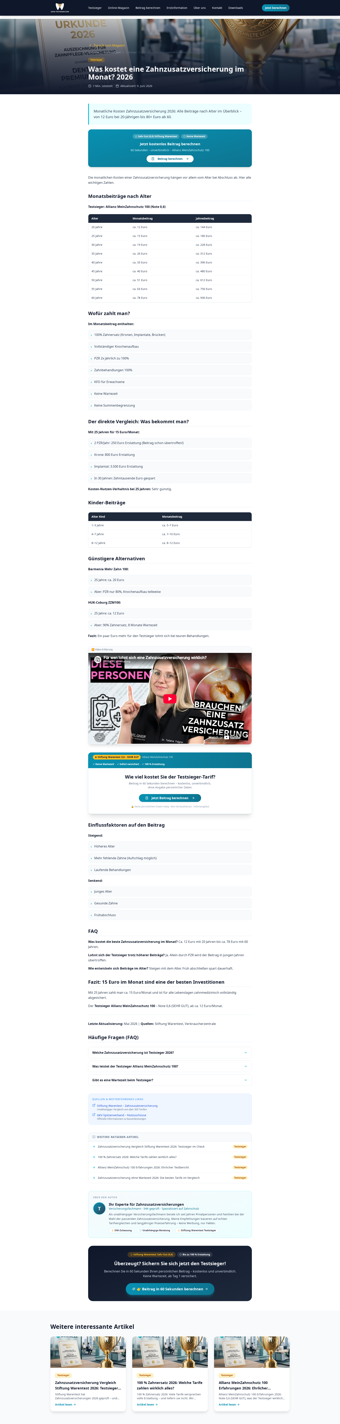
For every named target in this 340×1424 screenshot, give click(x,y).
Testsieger (95, 8)
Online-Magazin (118, 8)
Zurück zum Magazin (109, 45)
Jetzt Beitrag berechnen (170, 798)
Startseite (93, 52)
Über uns (200, 8)
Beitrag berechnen (148, 8)
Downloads (235, 8)
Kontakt (217, 8)
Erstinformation (177, 8)
